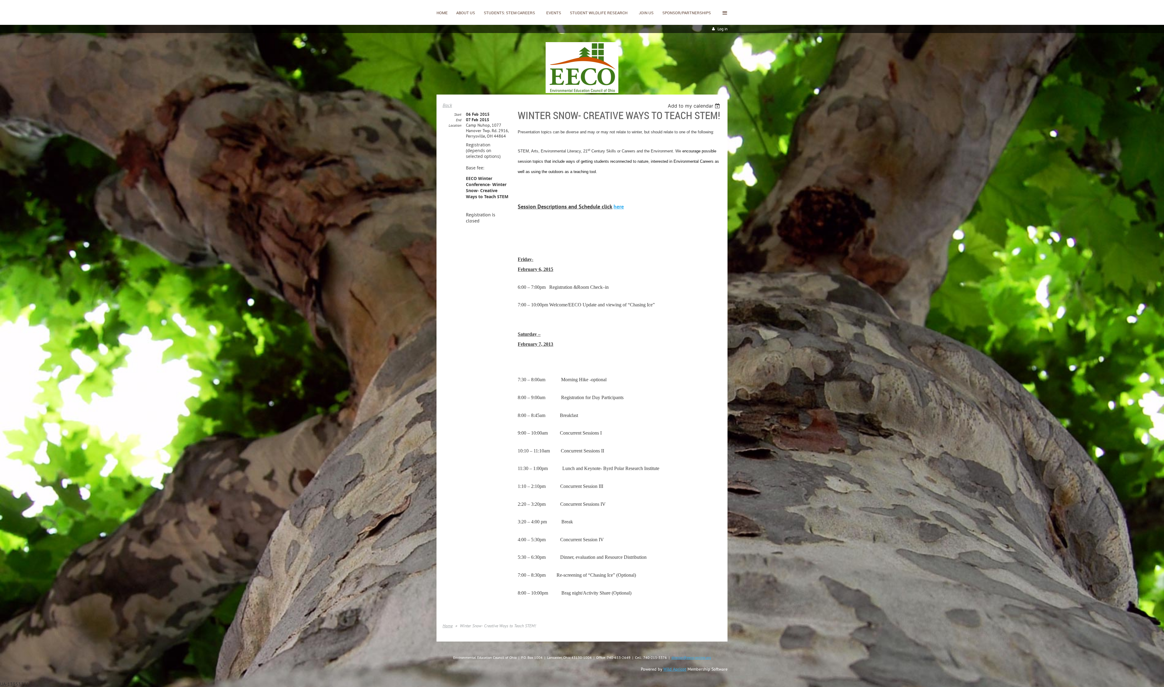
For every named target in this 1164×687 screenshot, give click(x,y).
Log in (722, 29)
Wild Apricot (674, 669)
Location (455, 125)
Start (457, 114)
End (458, 120)
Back (447, 105)
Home (448, 626)
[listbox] (694, 105)
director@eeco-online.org (691, 657)
